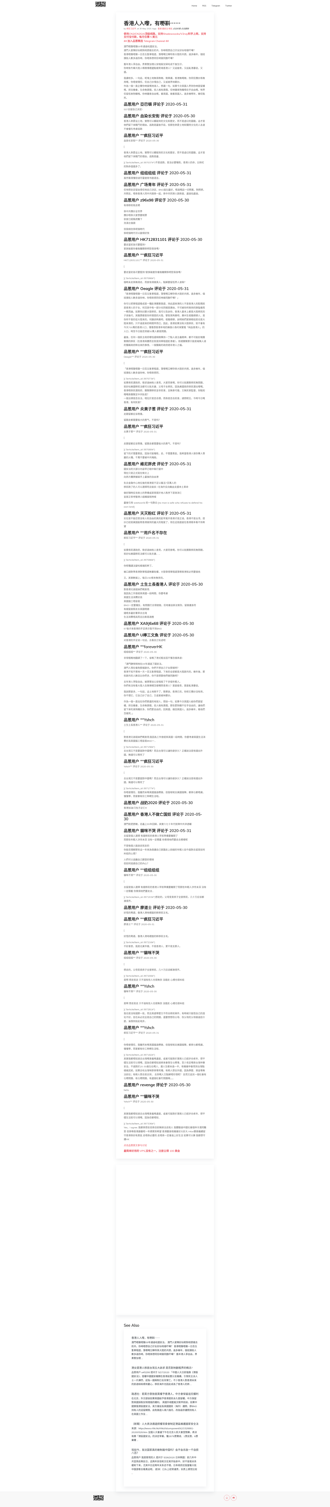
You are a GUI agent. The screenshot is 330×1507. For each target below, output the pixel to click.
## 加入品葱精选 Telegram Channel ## (146, 41)
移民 (170, 28)
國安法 (165, 28)
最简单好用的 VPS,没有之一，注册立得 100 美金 (152, 1150)
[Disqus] (165, 1207)
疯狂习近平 (131, 28)
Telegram (215, 6)
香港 (160, 28)
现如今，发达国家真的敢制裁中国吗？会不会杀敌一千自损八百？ (165, 1451)
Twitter (228, 6)
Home (194, 6)
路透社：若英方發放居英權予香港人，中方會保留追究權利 (165, 1394)
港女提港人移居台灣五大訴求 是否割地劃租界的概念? (162, 1367)
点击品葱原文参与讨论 (135, 1145)
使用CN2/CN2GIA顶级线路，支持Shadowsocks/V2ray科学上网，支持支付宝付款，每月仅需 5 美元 (165, 35)
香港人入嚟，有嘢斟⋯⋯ (145, 1337)
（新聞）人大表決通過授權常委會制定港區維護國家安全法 (165, 1423)
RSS (204, 6)
